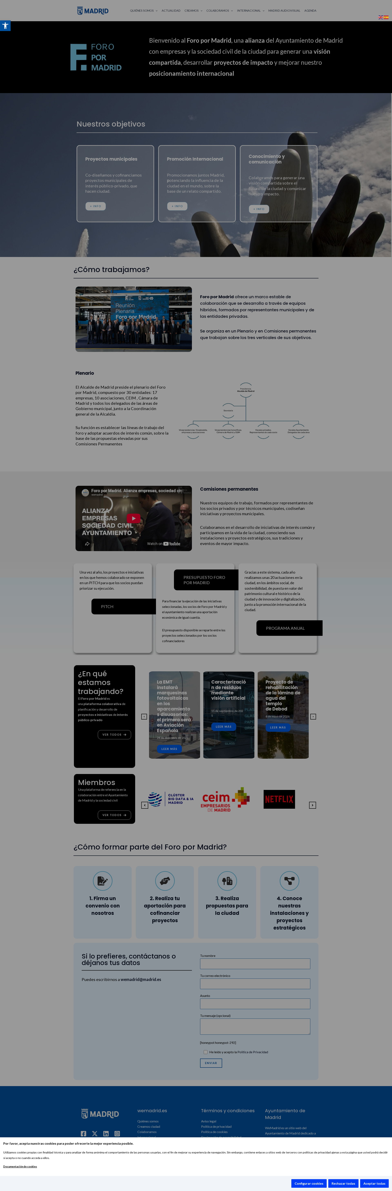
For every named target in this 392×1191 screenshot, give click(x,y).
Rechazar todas (343, 1183)
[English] (381, 17)
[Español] (386, 17)
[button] (5, 25)
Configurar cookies (309, 1183)
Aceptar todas (374, 1183)
